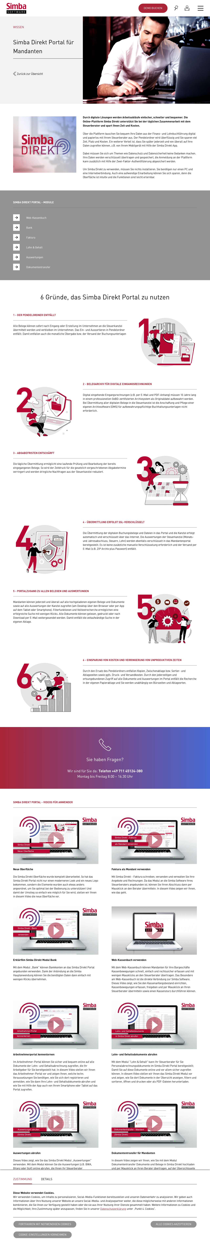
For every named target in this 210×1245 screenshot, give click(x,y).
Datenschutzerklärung (113, 1208)
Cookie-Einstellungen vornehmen (42, 1234)
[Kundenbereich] (187, 8)
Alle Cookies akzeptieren (173, 1224)
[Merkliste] (176, 8)
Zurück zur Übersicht (30, 74)
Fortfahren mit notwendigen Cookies (45, 1224)
